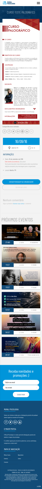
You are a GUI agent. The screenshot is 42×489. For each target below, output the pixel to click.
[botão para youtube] (20, 422)
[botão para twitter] (11, 422)
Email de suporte (25, 472)
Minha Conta (7, 455)
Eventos (6, 458)
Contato (6, 462)
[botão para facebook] (6, 422)
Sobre (19, 458)
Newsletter (20, 455)
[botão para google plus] (15, 422)
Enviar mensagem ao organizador (21, 182)
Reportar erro (21, 187)
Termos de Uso (16, 472)
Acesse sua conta (18, 203)
